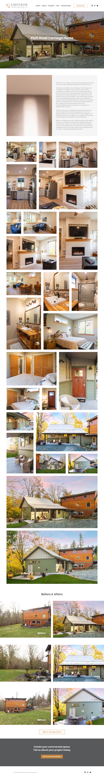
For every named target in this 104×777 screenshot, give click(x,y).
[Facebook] (95, 6)
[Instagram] (92, 6)
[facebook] (88, 772)
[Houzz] (97, 6)
